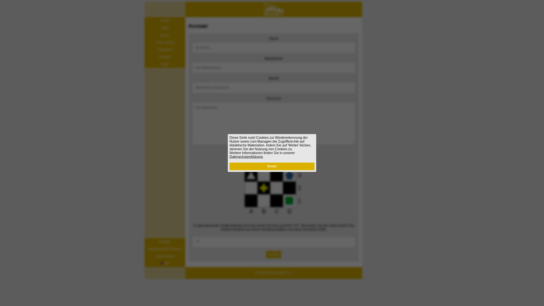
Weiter (272, 166)
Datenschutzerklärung (246, 157)
